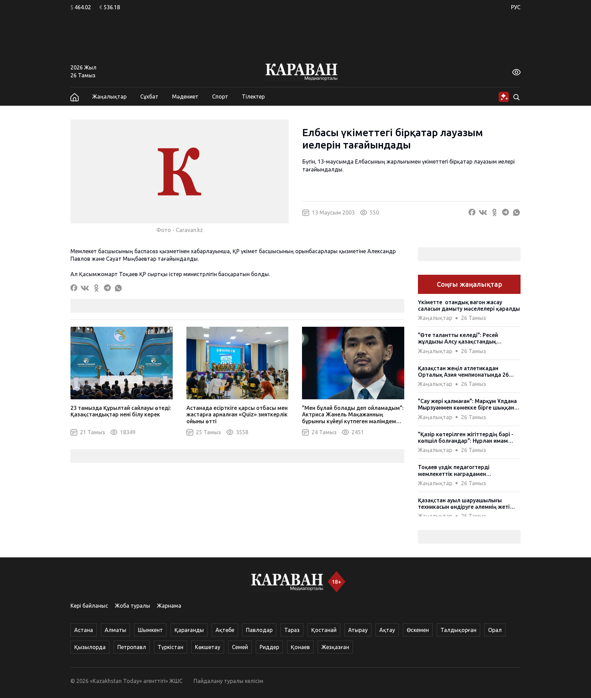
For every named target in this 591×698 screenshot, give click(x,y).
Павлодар (259, 630)
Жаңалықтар (109, 96)
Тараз (292, 630)
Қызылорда (90, 647)
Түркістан (170, 647)
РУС (516, 7)
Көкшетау (207, 647)
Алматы (115, 630)
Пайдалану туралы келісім (228, 681)
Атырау (358, 630)
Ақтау (387, 630)
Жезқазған (335, 647)
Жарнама (169, 606)
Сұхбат (149, 96)
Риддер (269, 647)
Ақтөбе (224, 630)
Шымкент (150, 630)
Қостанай (324, 630)
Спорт (220, 96)
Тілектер (253, 96)
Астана (83, 630)
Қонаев (300, 647)
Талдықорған (458, 630)
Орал (495, 630)
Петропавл (131, 647)
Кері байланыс (89, 606)
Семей (240, 647)
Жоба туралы (132, 606)
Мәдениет (185, 96)
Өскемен (418, 630)
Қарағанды (189, 630)
